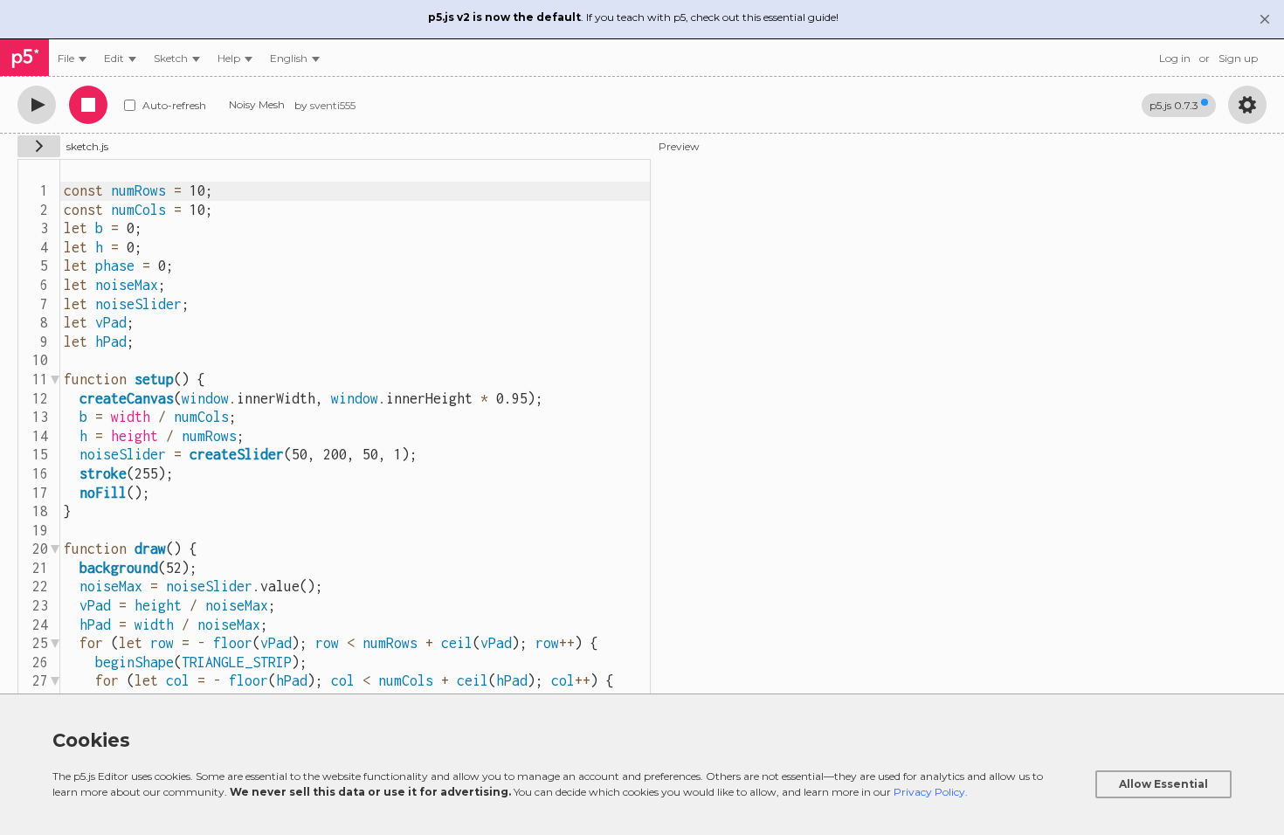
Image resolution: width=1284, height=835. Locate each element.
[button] (294, 58)
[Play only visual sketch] (36, 105)
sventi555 (333, 105)
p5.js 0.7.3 (1173, 105)
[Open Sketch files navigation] (38, 146)
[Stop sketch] (88, 105)
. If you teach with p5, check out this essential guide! (633, 17)
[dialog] (642, 764)
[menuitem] (72, 58)
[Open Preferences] (1247, 105)
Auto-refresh (174, 105)
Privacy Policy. (931, 791)
